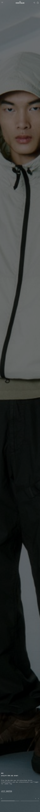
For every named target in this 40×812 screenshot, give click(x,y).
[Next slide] (38, 798)
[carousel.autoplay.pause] (1, 798)
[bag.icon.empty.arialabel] (38, 3)
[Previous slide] (35, 798)
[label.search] (34, 3)
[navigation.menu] (2, 2)
